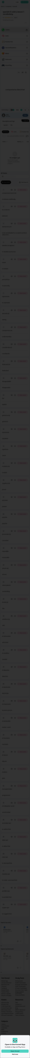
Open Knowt (15, 1051)
